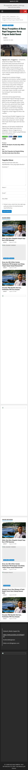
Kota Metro (6, 234)
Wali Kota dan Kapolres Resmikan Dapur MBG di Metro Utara (13, 144)
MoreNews (19, 766)
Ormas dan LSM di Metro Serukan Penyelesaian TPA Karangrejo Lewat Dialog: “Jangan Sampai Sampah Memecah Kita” (13, 264)
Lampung (5, 25)
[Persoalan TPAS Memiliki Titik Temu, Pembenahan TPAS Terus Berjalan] (14, 278)
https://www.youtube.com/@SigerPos (13, 635)
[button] (2, 11)
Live (25, 11)
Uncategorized (7, 585)
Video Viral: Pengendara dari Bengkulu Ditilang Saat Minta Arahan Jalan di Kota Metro (13, 151)
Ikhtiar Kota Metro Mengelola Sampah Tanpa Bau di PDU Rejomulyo (13, 239)
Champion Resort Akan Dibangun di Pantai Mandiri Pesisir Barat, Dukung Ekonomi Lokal (13, 591)
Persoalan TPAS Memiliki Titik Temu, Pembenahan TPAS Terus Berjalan (11, 288)
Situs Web (5, 198)
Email (4, 193)
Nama (4, 187)
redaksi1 (5, 37)
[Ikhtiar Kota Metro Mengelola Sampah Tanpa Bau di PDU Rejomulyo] (14, 228)
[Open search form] (17, 11)
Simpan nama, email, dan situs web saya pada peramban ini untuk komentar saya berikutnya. (14, 206)
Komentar (5, 167)
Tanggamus (10, 25)
